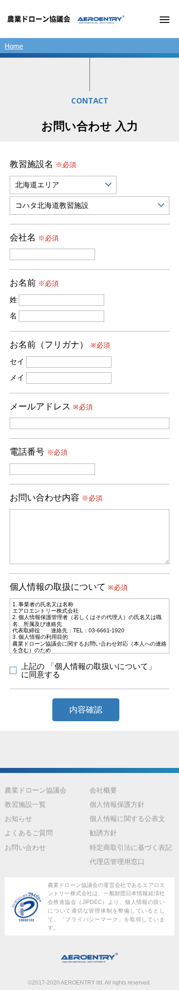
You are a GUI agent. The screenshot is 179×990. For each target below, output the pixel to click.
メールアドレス (51, 407)
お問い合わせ (25, 847)
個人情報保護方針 (117, 804)
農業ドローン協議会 (36, 790)
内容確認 (85, 709)
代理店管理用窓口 (117, 861)
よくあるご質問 (29, 833)
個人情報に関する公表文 (127, 818)
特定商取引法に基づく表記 (131, 847)
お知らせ (18, 818)
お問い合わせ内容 (56, 498)
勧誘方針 (103, 833)
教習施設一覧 (25, 804)
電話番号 (38, 452)
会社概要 (103, 790)
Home (14, 46)
